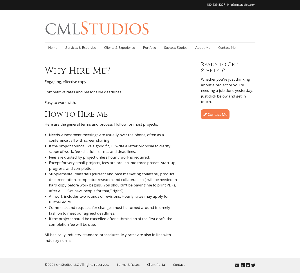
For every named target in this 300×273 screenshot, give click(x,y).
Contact (179, 264)
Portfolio (149, 47)
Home (53, 47)
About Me (202, 47)
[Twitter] (253, 265)
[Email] (237, 265)
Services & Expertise (80, 47)
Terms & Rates (128, 264)
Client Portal (156, 264)
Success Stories (175, 47)
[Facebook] (248, 265)
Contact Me (227, 47)
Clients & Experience (119, 47)
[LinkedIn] (243, 265)
